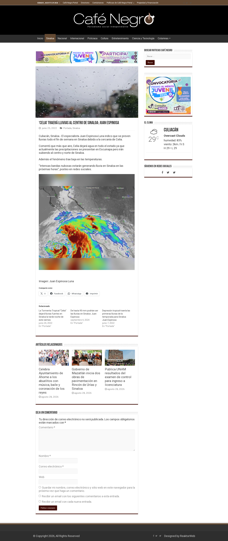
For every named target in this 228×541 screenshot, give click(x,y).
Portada (67, 128)
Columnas (163, 38)
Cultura (104, 38)
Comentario (47, 427)
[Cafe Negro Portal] (114, 19)
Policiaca (92, 38)
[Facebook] (184, 3)
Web (41, 477)
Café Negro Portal (70, 3)
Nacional (62, 38)
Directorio (85, 3)
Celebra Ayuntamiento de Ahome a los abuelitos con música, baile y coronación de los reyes (52, 380)
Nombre (45, 456)
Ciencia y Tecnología (143, 38)
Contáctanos (98, 3)
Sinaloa (50, 38)
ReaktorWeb (187, 536)
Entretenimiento (120, 38)
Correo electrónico (51, 466)
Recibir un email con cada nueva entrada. (67, 501)
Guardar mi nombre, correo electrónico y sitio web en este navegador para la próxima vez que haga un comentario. (87, 489)
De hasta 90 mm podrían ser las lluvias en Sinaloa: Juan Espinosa (84, 313)
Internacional (77, 38)
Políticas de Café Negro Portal (119, 3)
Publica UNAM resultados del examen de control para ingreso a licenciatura (118, 377)
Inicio (40, 38)
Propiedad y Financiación (147, 3)
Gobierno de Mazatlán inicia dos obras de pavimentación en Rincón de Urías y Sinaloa (86, 379)
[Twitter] (187, 3)
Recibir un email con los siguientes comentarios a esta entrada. (81, 496)
